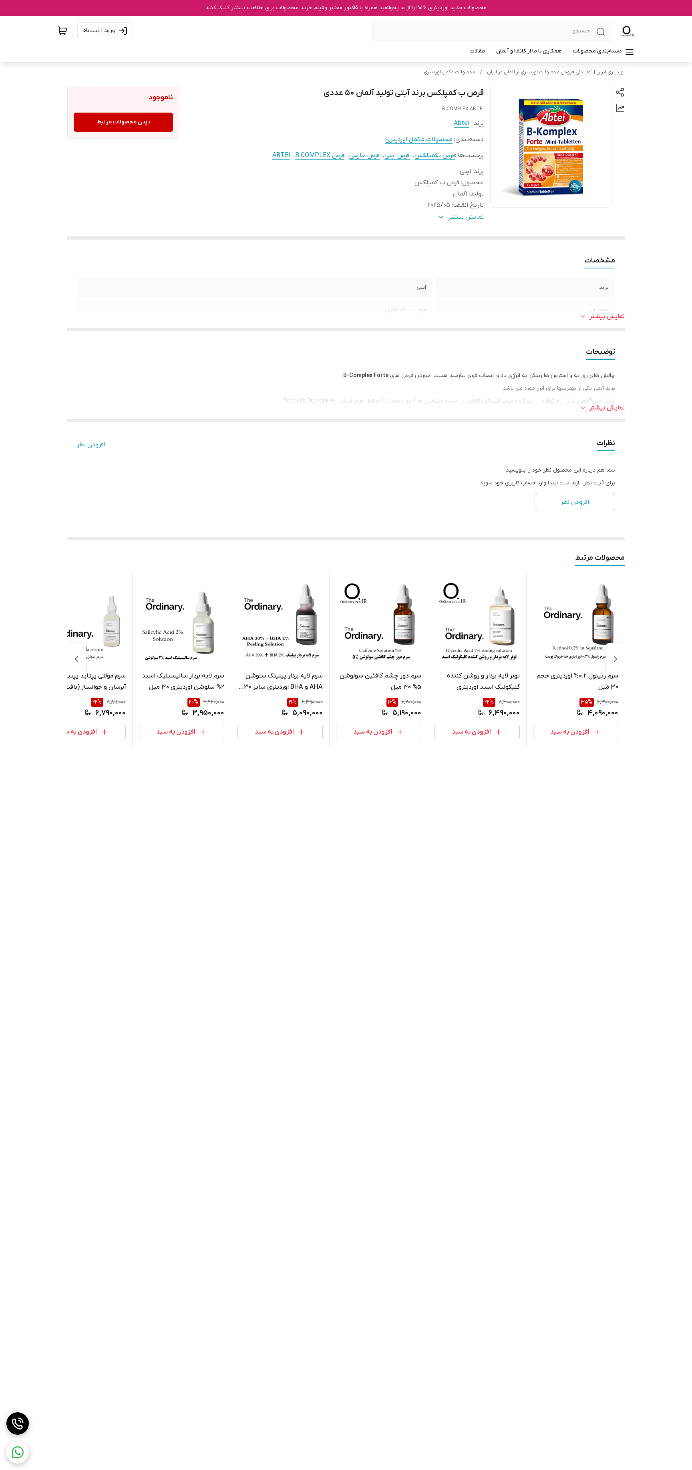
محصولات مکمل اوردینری (449, 72)
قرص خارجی (364, 155)
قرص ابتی (397, 155)
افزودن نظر (91, 445)
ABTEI (281, 155)
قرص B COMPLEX (319, 155)
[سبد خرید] (62, 31)
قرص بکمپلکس (434, 155)
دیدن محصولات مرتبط (123, 122)
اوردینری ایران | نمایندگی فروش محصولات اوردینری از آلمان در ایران (556, 72)
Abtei (461, 123)
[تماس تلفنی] (17, 1423)
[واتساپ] (17, 1452)
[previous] (615, 659)
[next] (76, 659)
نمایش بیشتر (607, 317)
